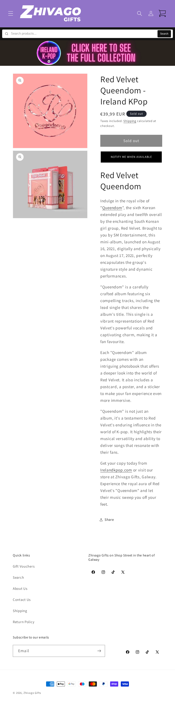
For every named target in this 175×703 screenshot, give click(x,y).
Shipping (129, 121)
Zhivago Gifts (32, 693)
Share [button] (109, 519)
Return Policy (23, 621)
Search (164, 33)
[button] (10, 13)
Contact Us (22, 599)
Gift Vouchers (24, 566)
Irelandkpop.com (116, 470)
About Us (20, 588)
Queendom (112, 207)
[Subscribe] (99, 651)
